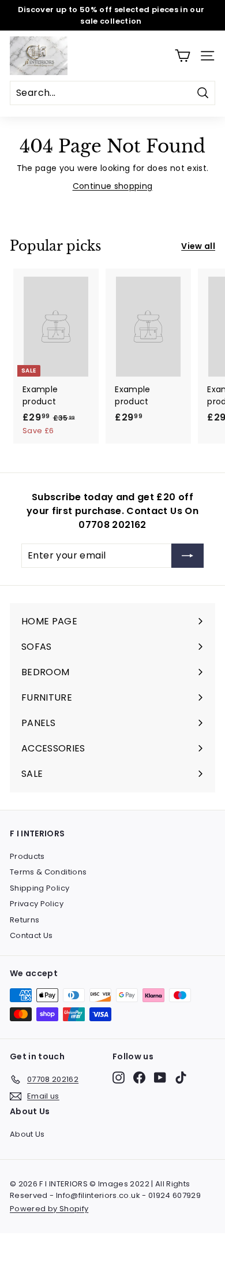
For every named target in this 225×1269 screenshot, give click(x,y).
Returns (24, 919)
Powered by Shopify (49, 1208)
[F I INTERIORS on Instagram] (118, 1077)
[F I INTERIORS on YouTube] (160, 1077)
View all (198, 246)
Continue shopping (113, 186)
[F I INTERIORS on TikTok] (181, 1077)
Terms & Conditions (48, 871)
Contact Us (31, 935)
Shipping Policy (39, 888)
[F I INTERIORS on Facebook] (139, 1077)
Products (27, 856)
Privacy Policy (36, 903)
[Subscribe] (187, 556)
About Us (27, 1134)
